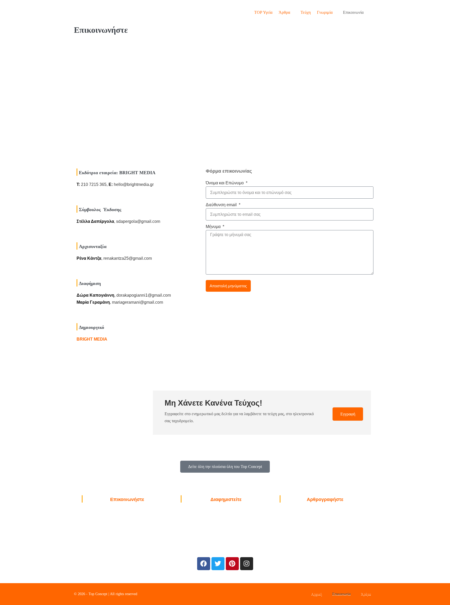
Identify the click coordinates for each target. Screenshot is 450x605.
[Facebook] (203, 563)
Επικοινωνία (353, 12)
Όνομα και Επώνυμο (225, 183)
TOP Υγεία (263, 12)
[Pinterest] (232, 563)
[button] (371, 12)
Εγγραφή (347, 414)
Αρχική (316, 594)
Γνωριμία (325, 12)
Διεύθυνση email (222, 205)
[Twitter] (217, 563)
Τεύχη (306, 12)
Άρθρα (285, 12)
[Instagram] (246, 563)
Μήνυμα (214, 226)
